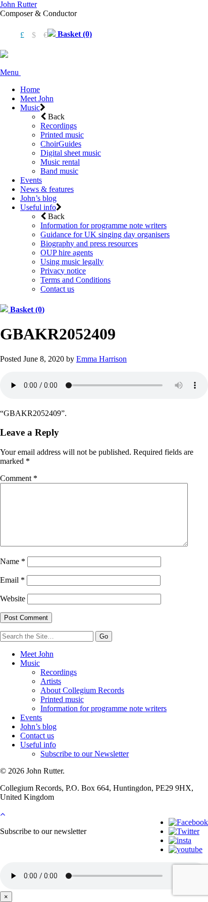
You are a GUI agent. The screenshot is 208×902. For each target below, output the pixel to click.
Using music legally (71, 261)
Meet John (37, 98)
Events (31, 180)
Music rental (60, 162)
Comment (18, 478)
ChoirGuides (60, 144)
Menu (10, 72)
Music (30, 107)
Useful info (38, 207)
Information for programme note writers (103, 225)
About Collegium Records (82, 690)
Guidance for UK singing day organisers (105, 234)
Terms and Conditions (75, 279)
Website (12, 598)
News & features (47, 189)
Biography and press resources (89, 243)
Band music (59, 171)
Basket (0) (74, 34)
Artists (50, 681)
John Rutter (18, 4)
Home (30, 89)
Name (12, 561)
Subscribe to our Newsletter (84, 753)
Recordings (58, 125)
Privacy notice (63, 270)
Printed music (62, 134)
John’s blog (38, 198)
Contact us (57, 289)
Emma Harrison (101, 359)
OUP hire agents (66, 252)
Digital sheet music (70, 153)
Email (12, 580)
